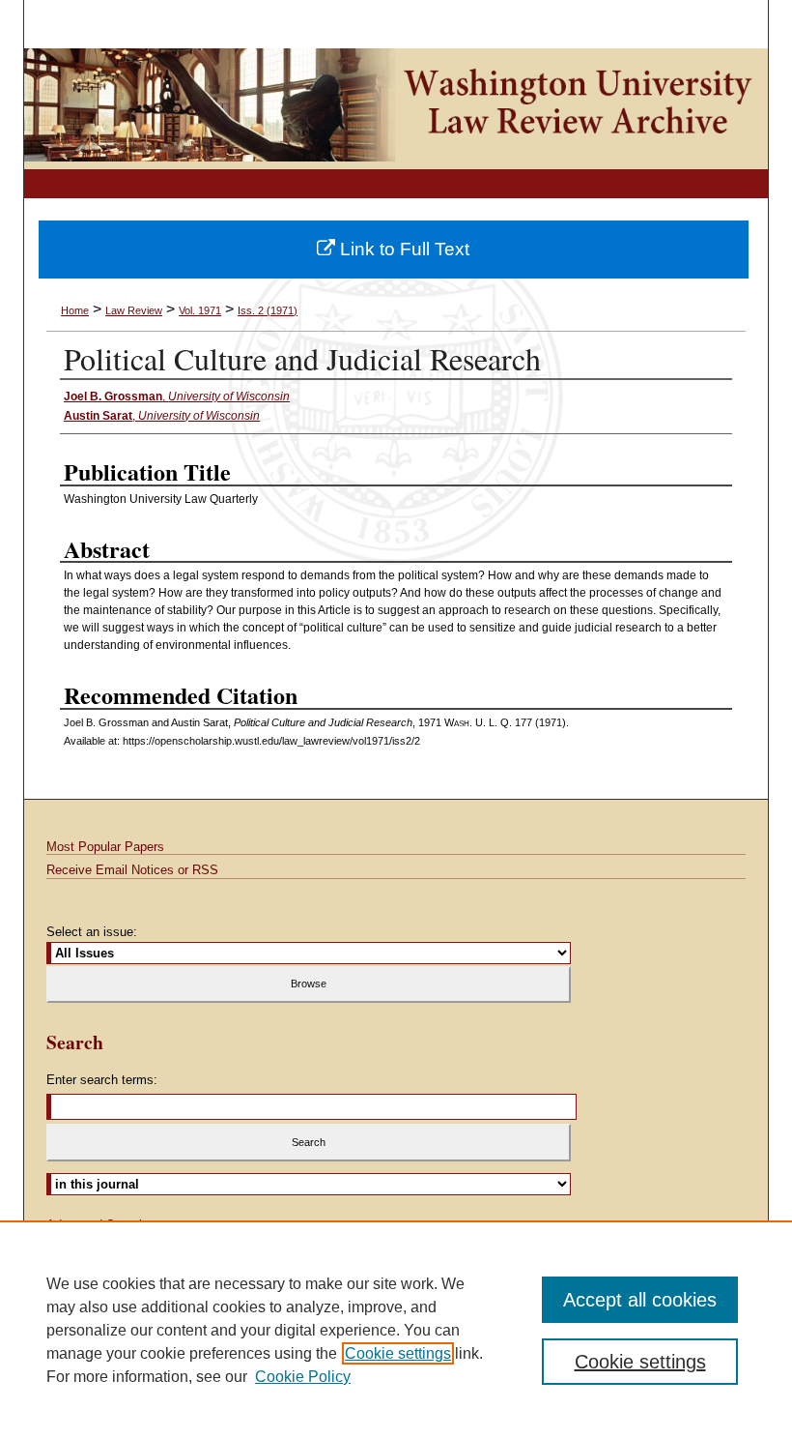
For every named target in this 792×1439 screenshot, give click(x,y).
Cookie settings (398, 1353)
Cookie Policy (303, 1376)
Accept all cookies (640, 1299)
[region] (396, 1329)
